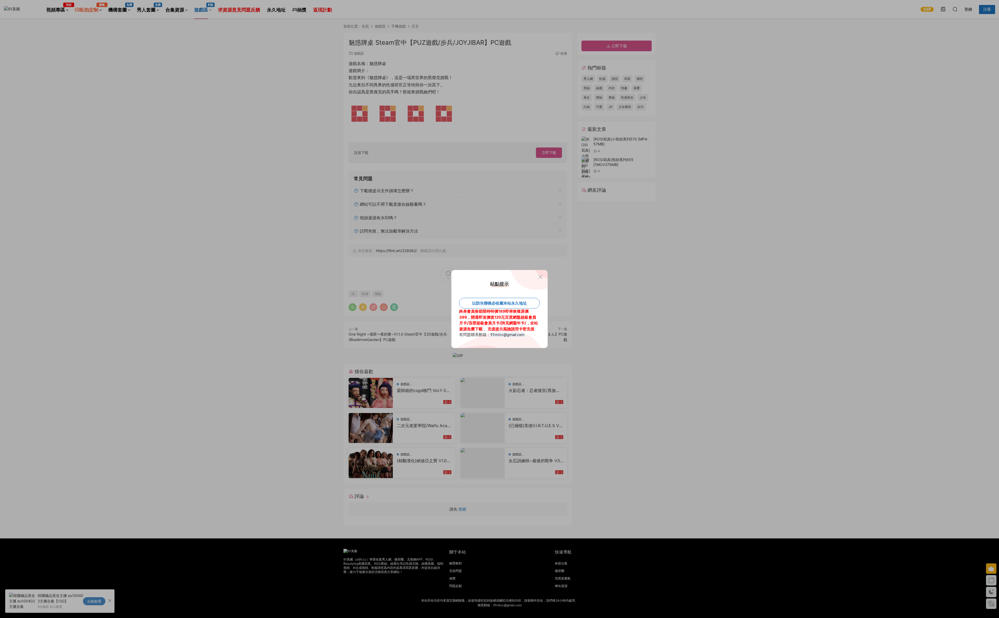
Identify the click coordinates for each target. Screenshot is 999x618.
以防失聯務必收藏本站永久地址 (499, 303)
